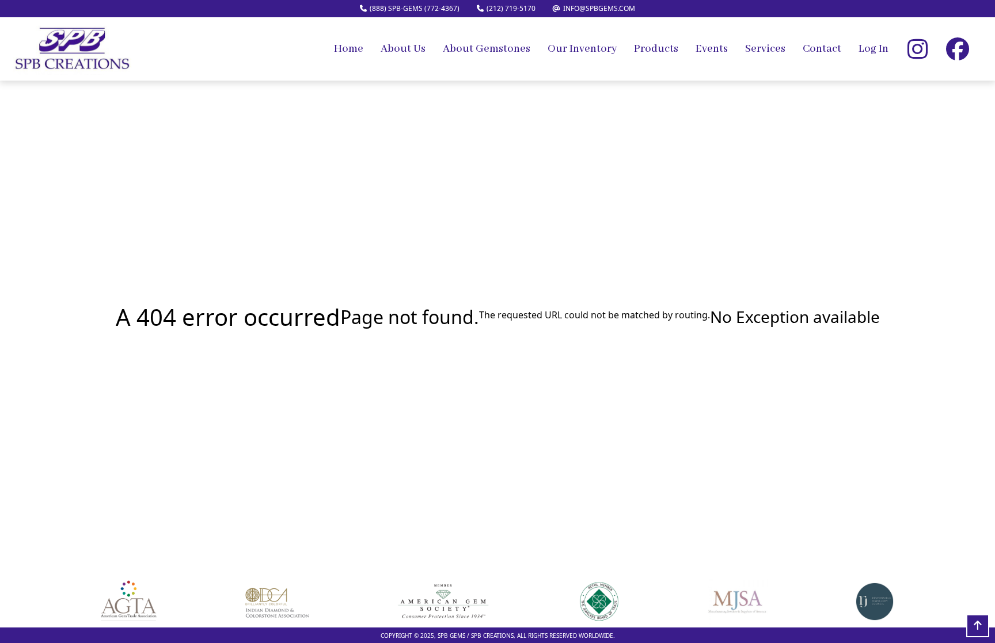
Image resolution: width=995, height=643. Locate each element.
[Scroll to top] (977, 625)
